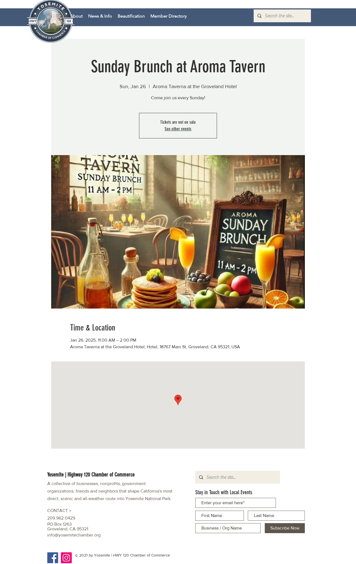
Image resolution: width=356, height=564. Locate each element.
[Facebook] (52, 557)
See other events (178, 128)
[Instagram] (66, 557)
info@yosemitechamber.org (74, 535)
